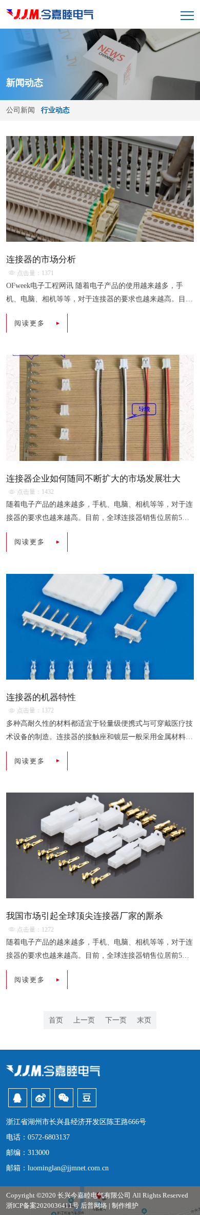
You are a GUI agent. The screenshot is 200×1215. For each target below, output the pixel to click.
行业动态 (55, 110)
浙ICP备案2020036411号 (42, 1205)
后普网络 (94, 1205)
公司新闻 (21, 110)
